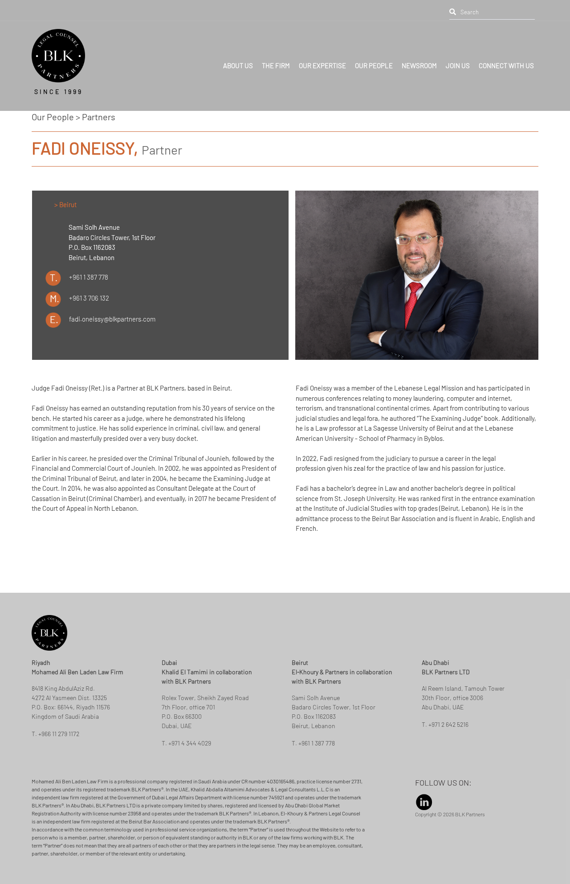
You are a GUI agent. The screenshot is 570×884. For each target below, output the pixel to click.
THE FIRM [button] (276, 60)
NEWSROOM (419, 60)
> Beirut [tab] (65, 204)
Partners (98, 116)
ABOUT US (238, 60)
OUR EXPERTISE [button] (322, 60)
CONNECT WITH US (506, 60)
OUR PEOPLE (374, 60)
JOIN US (458, 60)
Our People (53, 116)
